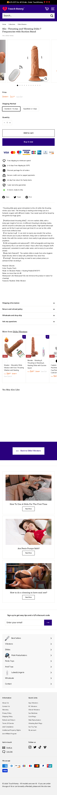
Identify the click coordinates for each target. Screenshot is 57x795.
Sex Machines (32, 713)
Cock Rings (32, 716)
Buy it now (28, 142)
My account (32, 730)
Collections (12, 24)
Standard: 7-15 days (11, 109)
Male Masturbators (34, 720)
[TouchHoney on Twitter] (34, 747)
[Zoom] (45, 78)
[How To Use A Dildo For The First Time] (28, 488)
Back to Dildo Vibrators (30, 451)
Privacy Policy (6, 713)
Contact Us (6, 706)
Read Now (28, 509)
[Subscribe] (48, 623)
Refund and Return (8, 720)
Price (4, 92)
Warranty (5, 710)
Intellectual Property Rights (11, 730)
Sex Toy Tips (32, 727)
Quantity (5, 117)
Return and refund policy (12, 309)
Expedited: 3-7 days (30, 109)
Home (4, 24)
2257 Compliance (7, 727)
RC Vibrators (32, 706)
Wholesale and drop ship (12, 315)
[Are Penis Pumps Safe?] (28, 532)
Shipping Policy (7, 716)
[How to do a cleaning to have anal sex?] (28, 576)
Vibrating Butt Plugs (35, 723)
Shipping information (11, 303)
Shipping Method (9, 103)
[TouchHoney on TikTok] (39, 747)
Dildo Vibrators (22, 24)
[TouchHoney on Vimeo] (44, 747)
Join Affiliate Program (9, 733)
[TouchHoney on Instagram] (29, 747)
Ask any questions (9, 321)
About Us (5, 703)
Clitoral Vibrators (34, 710)
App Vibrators (33, 703)
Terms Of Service (8, 723)
